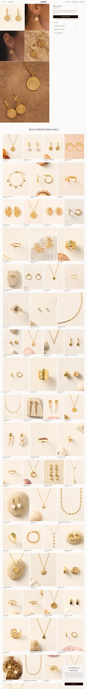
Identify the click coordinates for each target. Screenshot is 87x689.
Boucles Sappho (48, 420)
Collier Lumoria (7, 587)
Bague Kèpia (6, 485)
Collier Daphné (48, 550)
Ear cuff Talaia (61, 457)
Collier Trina (27, 485)
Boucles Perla (27, 159)
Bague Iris (46, 680)
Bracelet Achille (28, 550)
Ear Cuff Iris (6, 652)
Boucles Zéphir (34, 196)
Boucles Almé (47, 224)
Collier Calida (27, 355)
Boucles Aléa (68, 159)
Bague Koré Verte (7, 290)
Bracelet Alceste (7, 196)
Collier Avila (33, 522)
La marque (10, 1)
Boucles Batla (6, 224)
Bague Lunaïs (33, 391)
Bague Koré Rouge (34, 457)
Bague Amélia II (27, 615)
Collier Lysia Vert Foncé (36, 652)
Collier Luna (68, 420)
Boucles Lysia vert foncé (71, 355)
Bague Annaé (6, 261)
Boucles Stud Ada (34, 326)
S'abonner (74, 683)
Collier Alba (6, 159)
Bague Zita (60, 196)
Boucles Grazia (27, 420)
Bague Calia (6, 326)
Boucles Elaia (33, 261)
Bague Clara (68, 290)
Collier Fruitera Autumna (64, 522)
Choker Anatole (62, 326)
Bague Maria (6, 550)
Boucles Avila (27, 290)
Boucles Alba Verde (49, 159)
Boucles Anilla (61, 587)
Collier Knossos (48, 615)
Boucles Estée (6, 522)
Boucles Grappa (7, 457)
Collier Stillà (68, 485)
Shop (4, 1)
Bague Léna (6, 615)
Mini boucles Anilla (8, 355)
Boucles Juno (61, 391)
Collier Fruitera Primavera (30, 680)
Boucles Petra (68, 615)
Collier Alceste (7, 420)
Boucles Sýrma (61, 652)
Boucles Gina (6, 391)
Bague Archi (61, 261)
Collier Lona (47, 290)
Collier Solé (33, 587)
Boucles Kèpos (68, 224)
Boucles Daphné (48, 485)
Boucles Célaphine (7, 680)
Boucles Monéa (68, 550)
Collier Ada (47, 355)
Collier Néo (26, 224)
